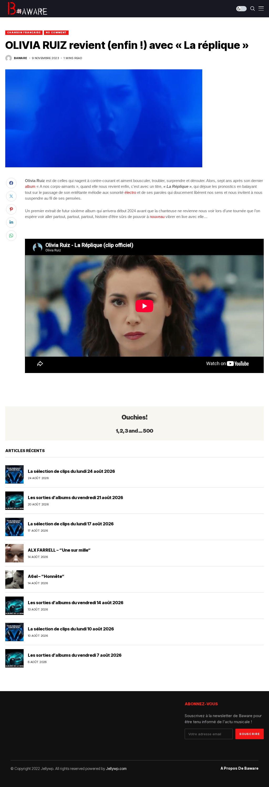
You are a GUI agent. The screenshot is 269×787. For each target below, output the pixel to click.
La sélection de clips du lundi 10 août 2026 (71, 628)
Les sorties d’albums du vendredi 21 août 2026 (75, 497)
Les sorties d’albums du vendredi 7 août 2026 (75, 655)
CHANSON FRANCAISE (24, 32)
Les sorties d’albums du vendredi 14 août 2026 (75, 602)
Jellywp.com (116, 768)
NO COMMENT (56, 32)
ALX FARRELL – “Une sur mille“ (59, 550)
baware (20, 58)
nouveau (157, 216)
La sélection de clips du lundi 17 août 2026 (71, 523)
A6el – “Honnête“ (46, 576)
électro (130, 192)
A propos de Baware (239, 768)
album (30, 186)
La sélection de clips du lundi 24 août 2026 (71, 471)
